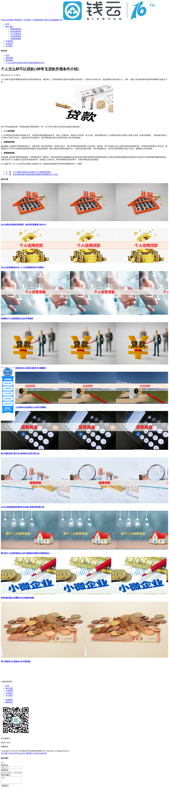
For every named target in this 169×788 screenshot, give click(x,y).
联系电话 (4, 770)
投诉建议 (9, 700)
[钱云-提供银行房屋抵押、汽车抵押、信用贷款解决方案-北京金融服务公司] (78, 20)
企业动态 (9, 693)
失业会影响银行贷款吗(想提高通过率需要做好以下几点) (35, 174)
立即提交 (5, 786)
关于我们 (9, 695)
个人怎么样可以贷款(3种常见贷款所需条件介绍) (25, 63)
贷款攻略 (9, 58)
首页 (7, 55)
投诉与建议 (5, 775)
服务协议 (9, 702)
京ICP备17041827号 (9, 753)
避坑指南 (9, 60)
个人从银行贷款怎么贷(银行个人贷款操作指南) (32, 172)
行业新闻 (9, 691)
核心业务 (9, 688)
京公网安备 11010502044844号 (34, 753)
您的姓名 (4, 765)
